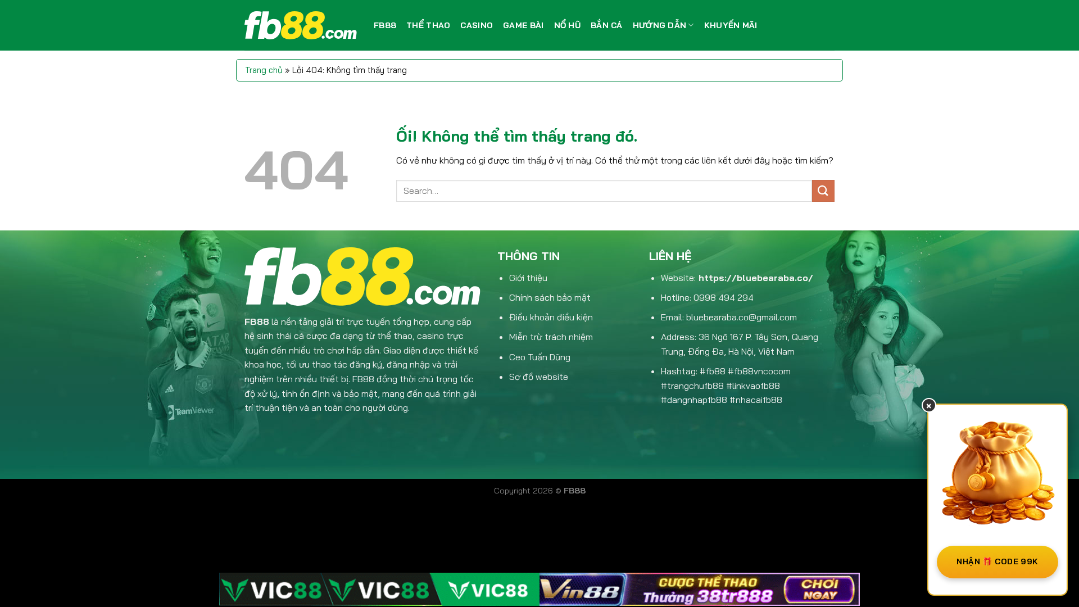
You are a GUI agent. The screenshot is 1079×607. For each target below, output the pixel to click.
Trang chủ (264, 70)
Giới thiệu (528, 277)
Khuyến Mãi (731, 25)
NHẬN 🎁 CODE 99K (997, 561)
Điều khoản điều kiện (551, 317)
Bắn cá (607, 25)
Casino (476, 25)
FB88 (385, 25)
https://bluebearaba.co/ (756, 277)
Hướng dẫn (660, 25)
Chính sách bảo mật (550, 297)
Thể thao (428, 25)
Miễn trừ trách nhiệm (551, 336)
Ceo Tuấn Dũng (539, 357)
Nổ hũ (567, 25)
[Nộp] (823, 191)
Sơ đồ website (538, 376)
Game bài (523, 25)
